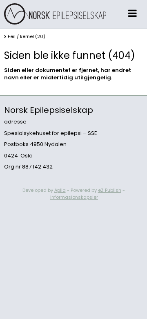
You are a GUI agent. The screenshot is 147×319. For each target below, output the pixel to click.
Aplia (60, 190)
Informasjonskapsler (74, 197)
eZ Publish (109, 190)
